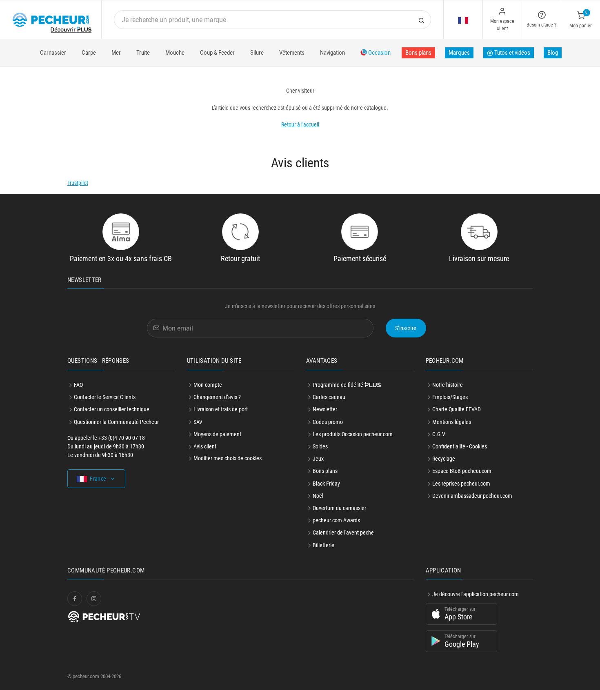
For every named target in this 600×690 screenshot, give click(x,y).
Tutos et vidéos (511, 52)
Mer (116, 52)
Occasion (379, 52)
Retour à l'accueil (300, 124)
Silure (257, 52)
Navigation (332, 52)
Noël (318, 496)
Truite (143, 52)
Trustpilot (77, 183)
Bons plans (418, 52)
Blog (552, 52)
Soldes (320, 446)
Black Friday (326, 483)
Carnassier (53, 52)
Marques (459, 52)
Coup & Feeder (217, 52)
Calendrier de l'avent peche (343, 532)
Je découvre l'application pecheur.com (475, 594)
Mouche (174, 52)
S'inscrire (406, 328)
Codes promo (328, 422)
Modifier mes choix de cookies (227, 458)
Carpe (89, 52)
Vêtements (291, 52)
